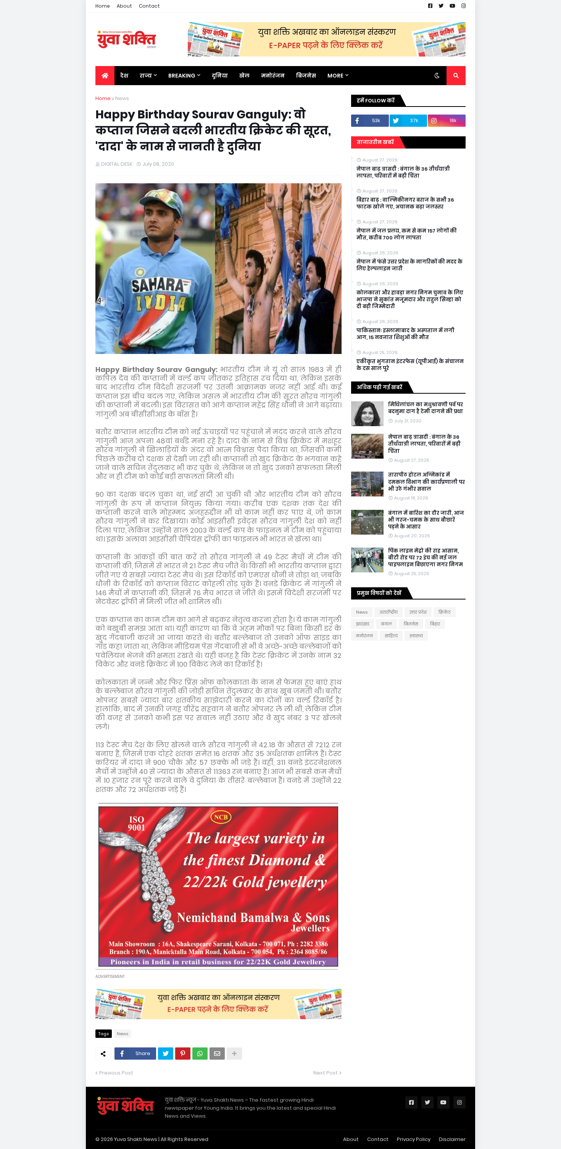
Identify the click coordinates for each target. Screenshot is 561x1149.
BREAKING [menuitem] (181, 75)
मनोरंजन (364, 636)
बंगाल (386, 624)
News (122, 98)
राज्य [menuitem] (146, 75)
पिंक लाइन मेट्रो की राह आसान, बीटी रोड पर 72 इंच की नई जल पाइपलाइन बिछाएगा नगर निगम (425, 558)
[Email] (217, 1053)
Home (102, 6)
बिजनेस (411, 624)
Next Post (325, 1072)
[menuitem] (104, 75)
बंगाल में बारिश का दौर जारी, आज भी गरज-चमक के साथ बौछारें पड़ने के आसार (426, 520)
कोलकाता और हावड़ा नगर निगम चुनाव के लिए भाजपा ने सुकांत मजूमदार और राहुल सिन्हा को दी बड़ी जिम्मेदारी (409, 299)
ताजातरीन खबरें (375, 142)
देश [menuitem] (124, 75)
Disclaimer (452, 1139)
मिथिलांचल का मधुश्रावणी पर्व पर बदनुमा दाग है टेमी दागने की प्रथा (425, 408)
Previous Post (116, 1072)
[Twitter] (165, 1053)
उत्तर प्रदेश (418, 612)
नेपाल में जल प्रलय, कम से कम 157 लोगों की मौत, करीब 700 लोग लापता (406, 234)
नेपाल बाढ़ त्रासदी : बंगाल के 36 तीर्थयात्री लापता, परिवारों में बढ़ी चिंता (403, 172)
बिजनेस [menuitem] (306, 75)
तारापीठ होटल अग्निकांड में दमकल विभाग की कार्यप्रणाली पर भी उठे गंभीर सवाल (426, 482)
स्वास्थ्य (416, 636)
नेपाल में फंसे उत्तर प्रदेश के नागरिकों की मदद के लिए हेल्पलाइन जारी (409, 265)
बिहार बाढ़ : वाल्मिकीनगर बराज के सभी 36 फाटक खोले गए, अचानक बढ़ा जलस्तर (405, 203)
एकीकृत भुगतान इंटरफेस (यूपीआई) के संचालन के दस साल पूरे (410, 365)
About (124, 6)
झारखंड (362, 624)
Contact (149, 6)
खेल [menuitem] (244, 75)
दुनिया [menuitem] (220, 75)
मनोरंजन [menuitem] (273, 75)
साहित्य (391, 636)
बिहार (435, 624)
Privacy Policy (413, 1139)
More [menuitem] (335, 75)
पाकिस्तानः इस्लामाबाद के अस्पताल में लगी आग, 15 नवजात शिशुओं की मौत (405, 334)
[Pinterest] (182, 1053)
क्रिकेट (444, 612)
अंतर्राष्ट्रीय (388, 612)
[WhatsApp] (200, 1053)
